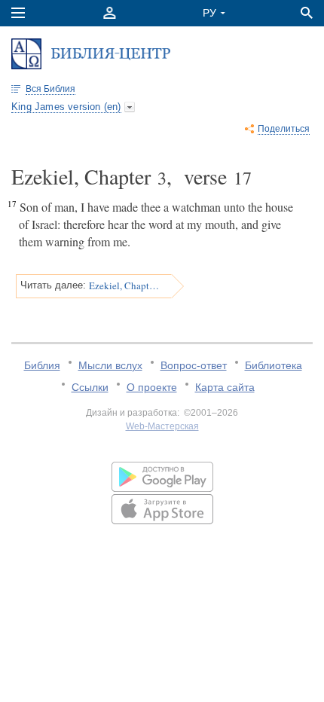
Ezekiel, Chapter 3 (125, 285)
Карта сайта (225, 387)
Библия (42, 365)
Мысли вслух (110, 365)
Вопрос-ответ (193, 365)
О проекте (152, 387)
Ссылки (90, 387)
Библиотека (273, 365)
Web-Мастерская (162, 426)
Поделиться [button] (284, 129)
